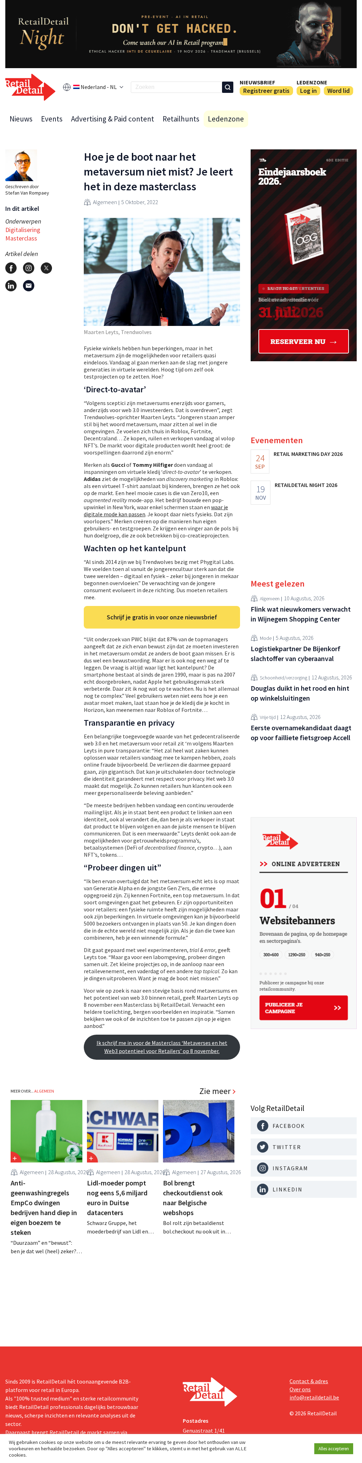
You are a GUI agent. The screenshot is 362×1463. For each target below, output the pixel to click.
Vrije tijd (268, 717)
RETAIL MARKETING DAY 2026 (308, 453)
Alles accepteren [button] (334, 1449)
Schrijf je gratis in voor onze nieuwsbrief (162, 617)
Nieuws (21, 119)
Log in (308, 91)
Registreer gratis (266, 91)
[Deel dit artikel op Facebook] (11, 268)
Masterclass (21, 238)
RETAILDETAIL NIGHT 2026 (306, 484)
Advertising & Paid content (112, 119)
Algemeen (105, 202)
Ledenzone (312, 82)
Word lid (338, 91)
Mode (266, 638)
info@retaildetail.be (314, 1397)
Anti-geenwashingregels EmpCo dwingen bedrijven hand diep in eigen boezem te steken (44, 1207)
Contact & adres (309, 1381)
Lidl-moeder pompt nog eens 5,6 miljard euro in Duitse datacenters (117, 1197)
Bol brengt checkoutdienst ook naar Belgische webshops (193, 1197)
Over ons (300, 1389)
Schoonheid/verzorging (283, 677)
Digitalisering (22, 230)
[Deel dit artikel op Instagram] (28, 268)
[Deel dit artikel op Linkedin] (11, 285)
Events (52, 119)
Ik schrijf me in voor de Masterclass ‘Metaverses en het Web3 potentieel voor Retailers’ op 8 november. (162, 1046)
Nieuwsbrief (257, 82)
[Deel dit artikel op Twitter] (46, 268)
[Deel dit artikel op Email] (28, 285)
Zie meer (214, 1091)
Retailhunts (181, 119)
